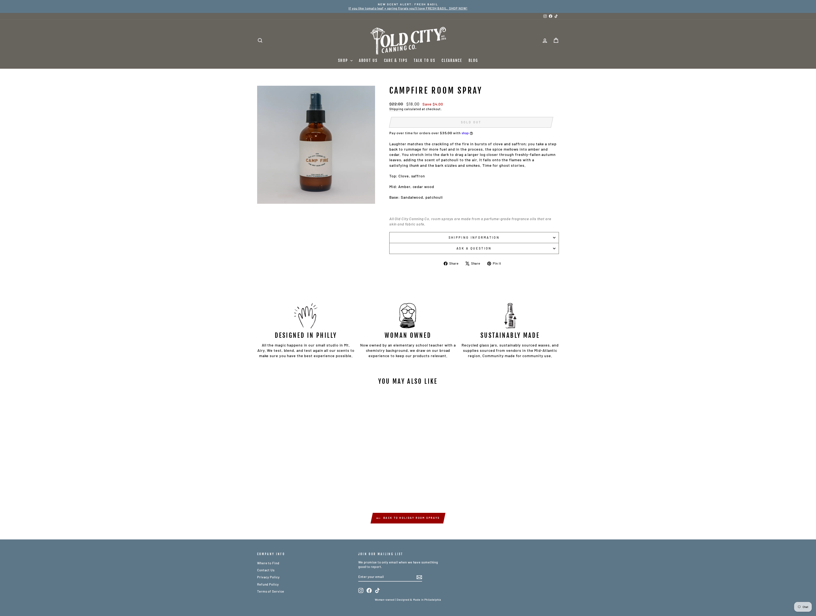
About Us (368, 60)
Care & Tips (396, 60)
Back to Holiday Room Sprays (411, 517)
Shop (344, 60)
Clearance (452, 60)
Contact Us (266, 570)
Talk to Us (424, 60)
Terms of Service (270, 591)
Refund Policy (268, 584)
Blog (473, 60)
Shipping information (474, 237)
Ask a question (474, 248)
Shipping (396, 109)
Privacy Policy (268, 577)
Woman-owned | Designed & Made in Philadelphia (408, 599)
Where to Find (268, 563)
